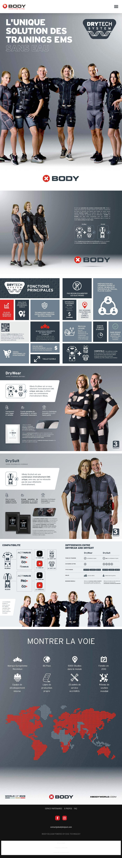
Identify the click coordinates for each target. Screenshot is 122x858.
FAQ (75, 808)
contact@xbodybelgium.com (61, 827)
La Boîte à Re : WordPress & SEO (61, 852)
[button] (116, 6)
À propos (68, 808)
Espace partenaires (53, 808)
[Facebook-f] (57, 818)
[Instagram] (64, 818)
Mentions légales (61, 843)
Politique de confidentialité (61, 848)
